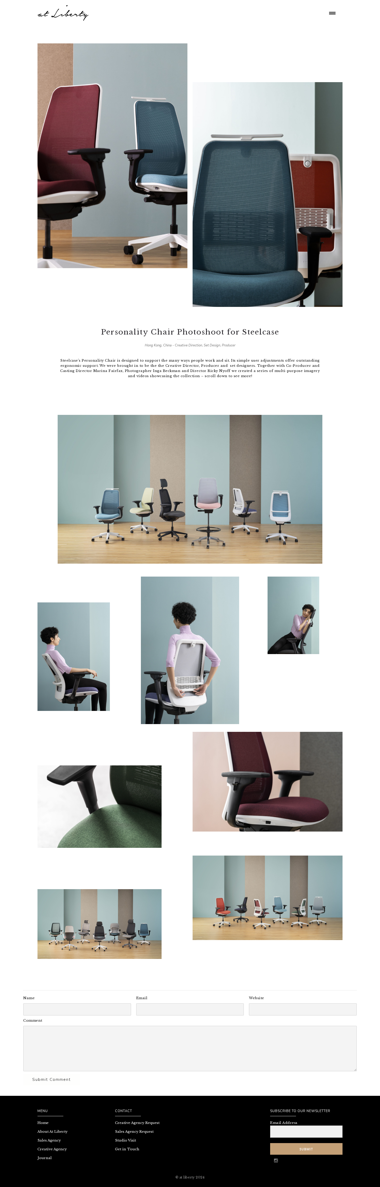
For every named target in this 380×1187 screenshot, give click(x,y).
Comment (32, 1020)
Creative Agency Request (137, 1123)
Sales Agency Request (134, 1131)
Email (142, 998)
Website (256, 998)
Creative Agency (52, 1149)
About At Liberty (52, 1131)
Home (43, 1123)
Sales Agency (49, 1140)
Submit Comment (51, 1079)
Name (29, 998)
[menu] (333, 12)
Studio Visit (125, 1140)
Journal (44, 1158)
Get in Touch (127, 1149)
